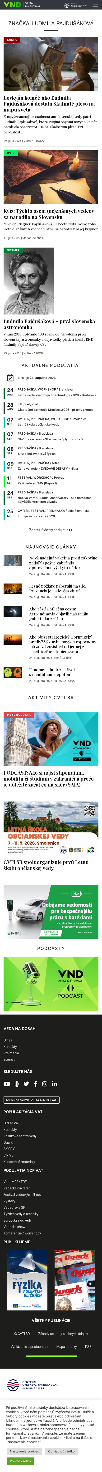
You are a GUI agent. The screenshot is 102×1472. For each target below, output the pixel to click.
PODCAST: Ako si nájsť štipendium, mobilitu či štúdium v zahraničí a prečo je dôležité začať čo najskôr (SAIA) (49, 778)
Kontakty (10, 1047)
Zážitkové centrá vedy (20, 1136)
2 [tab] (40, 1314)
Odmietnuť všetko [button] (61, 1451)
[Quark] (75, 1280)
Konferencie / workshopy (22, 1233)
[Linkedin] (54, 1084)
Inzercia (9, 1059)
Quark (8, 1142)
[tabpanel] (27, 1280)
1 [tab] (33, 1314)
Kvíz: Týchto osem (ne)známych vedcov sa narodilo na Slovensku (49, 213)
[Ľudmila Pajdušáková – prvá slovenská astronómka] (29, 280)
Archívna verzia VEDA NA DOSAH (31, 1100)
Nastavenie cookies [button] (24, 1451)
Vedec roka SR (14, 1207)
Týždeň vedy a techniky (21, 1214)
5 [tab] (61, 1314)
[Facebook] (35, 1084)
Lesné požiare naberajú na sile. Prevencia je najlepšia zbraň (57, 588)
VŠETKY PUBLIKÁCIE (51, 1320)
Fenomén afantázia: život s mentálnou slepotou (52, 672)
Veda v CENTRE (15, 1182)
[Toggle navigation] (95, 5)
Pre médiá (11, 1053)
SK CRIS (9, 1149)
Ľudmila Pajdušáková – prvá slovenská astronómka (49, 324)
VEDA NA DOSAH (34, 140)
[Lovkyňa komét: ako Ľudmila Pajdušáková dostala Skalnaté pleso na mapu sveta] (51, 63)
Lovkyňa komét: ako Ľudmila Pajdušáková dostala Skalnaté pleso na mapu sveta (49, 103)
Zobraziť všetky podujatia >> (51, 530)
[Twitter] (26, 1084)
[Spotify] (17, 1084)
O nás (8, 1040)
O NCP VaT (12, 1123)
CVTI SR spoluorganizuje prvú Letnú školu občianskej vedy (46, 864)
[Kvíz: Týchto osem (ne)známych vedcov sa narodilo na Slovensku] (51, 177)
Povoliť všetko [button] (20, 1461)
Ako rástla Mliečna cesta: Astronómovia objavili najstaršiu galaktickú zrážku (58, 613)
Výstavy (9, 1201)
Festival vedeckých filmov (23, 1195)
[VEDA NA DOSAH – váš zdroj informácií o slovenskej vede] (20, 5)
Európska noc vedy (18, 1220)
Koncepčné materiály (19, 1162)
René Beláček (63, 658)
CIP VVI (9, 1155)
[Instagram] (44, 1084)
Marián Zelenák (33, 238)
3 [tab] (47, 1314)
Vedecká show (14, 1227)
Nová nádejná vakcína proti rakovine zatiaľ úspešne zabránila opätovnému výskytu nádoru (63, 562)
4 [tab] (54, 1314)
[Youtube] (7, 1084)
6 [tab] (68, 1314)
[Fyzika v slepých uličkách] (27, 1280)
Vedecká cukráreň (17, 1188)
